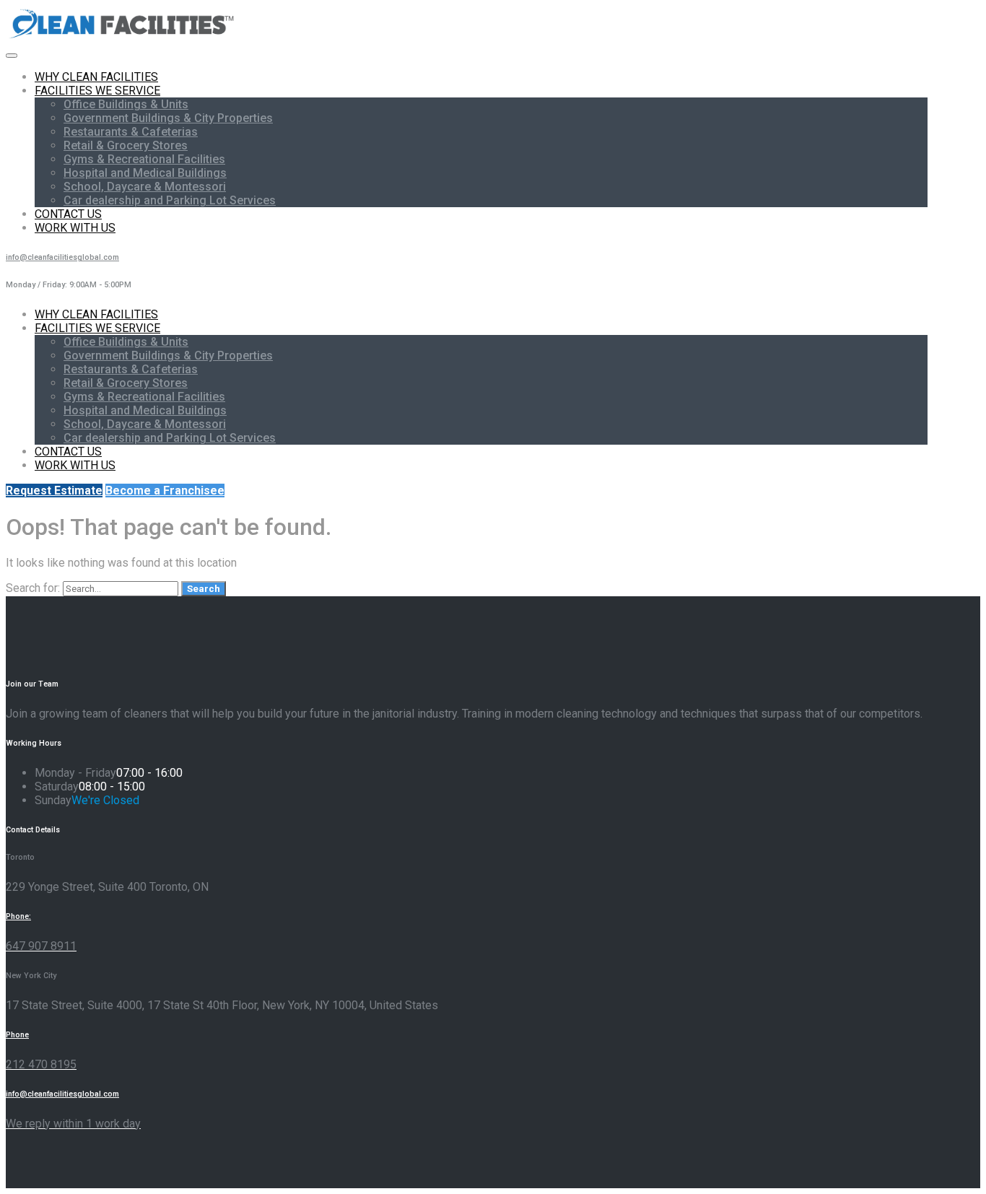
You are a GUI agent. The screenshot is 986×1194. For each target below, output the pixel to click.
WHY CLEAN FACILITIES (96, 77)
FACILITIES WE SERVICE (97, 90)
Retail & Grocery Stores (126, 145)
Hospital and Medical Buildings (145, 173)
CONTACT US (68, 214)
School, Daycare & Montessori (145, 186)
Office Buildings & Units (126, 104)
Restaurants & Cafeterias (131, 132)
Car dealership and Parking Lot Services (170, 200)
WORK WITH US (75, 228)
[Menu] (11, 55)
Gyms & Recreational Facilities (144, 159)
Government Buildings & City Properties (168, 118)
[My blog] (122, 38)
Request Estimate (54, 490)
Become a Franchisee (164, 490)
